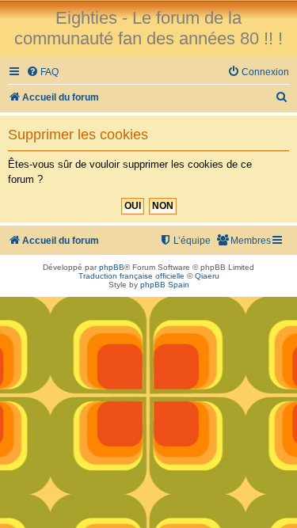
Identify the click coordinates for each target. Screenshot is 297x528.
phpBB (111, 267)
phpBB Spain (164, 284)
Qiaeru (207, 276)
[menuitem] (42, 72)
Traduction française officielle (131, 276)
